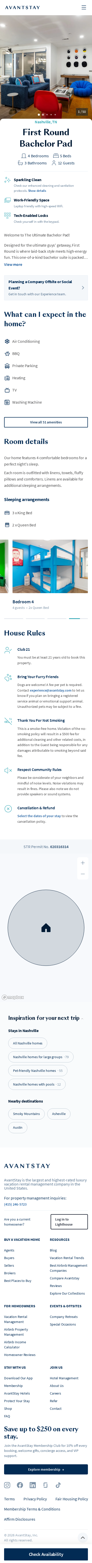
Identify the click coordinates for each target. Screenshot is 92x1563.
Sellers (9, 1265)
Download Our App (18, 1378)
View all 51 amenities (46, 422)
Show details (37, 190)
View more (13, 264)
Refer (53, 1401)
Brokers (10, 1273)
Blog (53, 1250)
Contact (56, 1408)
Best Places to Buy (17, 1280)
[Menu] (84, 7)
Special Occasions (63, 1324)
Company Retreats (64, 1316)
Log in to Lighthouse (64, 1222)
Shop (8, 1408)
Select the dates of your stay (39, 816)
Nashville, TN (46, 121)
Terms (9, 1498)
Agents (9, 1250)
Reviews (56, 1285)
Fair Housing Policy (71, 1498)
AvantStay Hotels (17, 1393)
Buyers (9, 1258)
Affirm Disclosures (19, 1519)
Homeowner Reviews (20, 1354)
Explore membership (46, 1469)
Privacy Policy (35, 1498)
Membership (13, 1385)
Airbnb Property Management (16, 1332)
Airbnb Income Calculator (15, 1344)
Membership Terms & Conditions (32, 1509)
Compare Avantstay (64, 1278)
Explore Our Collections (67, 1293)
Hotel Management (64, 1378)
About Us (57, 1385)
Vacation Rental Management (15, 1319)
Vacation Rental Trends (67, 1258)
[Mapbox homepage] (13, 997)
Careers (55, 1393)
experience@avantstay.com (51, 690)
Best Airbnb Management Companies (68, 1268)
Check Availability (46, 1554)
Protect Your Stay (17, 1401)
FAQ (7, 1416)
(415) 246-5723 (15, 1204)
